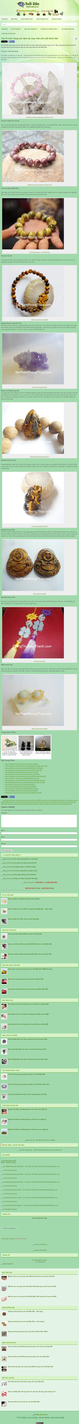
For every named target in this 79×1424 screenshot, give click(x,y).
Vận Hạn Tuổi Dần (31, 29)
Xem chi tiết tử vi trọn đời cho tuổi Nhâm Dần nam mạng (22, 778)
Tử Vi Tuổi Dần (16, 29)
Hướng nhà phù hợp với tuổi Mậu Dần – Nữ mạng (25, 1311)
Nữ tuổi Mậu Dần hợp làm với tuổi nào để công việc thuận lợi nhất (25, 782)
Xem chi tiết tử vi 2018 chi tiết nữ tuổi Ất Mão (24, 899)
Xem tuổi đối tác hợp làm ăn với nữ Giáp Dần (24, 1401)
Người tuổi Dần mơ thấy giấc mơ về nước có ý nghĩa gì (27, 1109)
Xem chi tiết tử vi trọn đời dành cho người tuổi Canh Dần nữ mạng (25, 780)
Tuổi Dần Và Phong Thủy (49, 29)
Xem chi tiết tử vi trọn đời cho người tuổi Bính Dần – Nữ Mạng (24, 768)
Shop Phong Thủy (42, 19)
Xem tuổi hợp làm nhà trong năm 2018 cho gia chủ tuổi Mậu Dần (30, 1366)
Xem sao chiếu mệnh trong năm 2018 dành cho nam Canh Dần (30, 954)
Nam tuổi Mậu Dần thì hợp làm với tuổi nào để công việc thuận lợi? (31, 1391)
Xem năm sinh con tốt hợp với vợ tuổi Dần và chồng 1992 (28, 1004)
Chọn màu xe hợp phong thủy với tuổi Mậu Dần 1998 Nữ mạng (30, 969)
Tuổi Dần (5, 19)
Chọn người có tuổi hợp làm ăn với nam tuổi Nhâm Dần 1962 (23, 770)
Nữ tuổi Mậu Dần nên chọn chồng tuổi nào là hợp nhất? (21, 772)
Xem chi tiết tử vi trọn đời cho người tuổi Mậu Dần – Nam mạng (30, 909)
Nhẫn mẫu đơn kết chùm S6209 (39, 728)
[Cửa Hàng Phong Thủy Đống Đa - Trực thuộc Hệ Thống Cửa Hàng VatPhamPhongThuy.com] (29, 1205)
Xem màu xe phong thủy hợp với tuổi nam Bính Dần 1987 (28, 989)
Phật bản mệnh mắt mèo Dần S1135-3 (39, 456)
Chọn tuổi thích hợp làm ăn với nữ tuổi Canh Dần (20, 784)
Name (3, 830)
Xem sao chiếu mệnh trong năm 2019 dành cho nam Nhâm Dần (30, 944)
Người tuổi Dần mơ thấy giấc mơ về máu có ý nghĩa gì (21, 764)
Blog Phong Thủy (27, 19)
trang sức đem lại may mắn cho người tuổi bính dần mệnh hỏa (22, 804)
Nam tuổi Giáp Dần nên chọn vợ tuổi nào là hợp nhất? (27, 1049)
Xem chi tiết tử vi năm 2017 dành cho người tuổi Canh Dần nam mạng (26, 766)
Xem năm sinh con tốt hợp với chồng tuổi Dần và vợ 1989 (28, 1014)
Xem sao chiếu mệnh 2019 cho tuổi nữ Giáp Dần (25, 934)
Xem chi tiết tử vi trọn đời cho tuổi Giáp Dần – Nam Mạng (22, 774)
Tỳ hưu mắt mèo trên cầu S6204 (39, 526)
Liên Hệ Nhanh (57, 19)
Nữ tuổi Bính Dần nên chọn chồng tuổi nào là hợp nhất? (28, 1059)
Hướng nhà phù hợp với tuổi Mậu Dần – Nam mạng (26, 1321)
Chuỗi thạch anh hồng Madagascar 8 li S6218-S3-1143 (39, 117)
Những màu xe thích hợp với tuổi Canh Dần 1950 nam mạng (23, 792)
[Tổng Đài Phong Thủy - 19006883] (39, 1250)
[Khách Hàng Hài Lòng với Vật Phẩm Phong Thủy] (39, 1244)
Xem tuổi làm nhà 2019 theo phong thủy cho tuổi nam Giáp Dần (30, 1346)
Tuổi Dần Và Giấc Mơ (8, 33)
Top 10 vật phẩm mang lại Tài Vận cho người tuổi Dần (21, 790)
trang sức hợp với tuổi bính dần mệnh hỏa (53, 800)
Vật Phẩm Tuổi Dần (67, 29)
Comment (4, 813)
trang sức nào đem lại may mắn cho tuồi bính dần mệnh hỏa (31, 802)
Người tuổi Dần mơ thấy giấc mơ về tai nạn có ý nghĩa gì (28, 1129)
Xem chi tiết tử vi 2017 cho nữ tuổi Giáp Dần (23, 919)
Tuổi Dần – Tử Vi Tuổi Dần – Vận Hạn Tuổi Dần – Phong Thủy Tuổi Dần (42, 1417)
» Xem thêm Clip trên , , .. (14, 1239)
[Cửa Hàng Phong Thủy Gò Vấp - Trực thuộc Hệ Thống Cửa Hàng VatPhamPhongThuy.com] (29, 1197)
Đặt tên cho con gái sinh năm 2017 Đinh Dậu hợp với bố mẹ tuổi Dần (32, 1286)
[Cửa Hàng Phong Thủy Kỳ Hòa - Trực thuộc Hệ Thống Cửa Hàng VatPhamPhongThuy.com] (29, 1190)
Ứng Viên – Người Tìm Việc (14, 1145)
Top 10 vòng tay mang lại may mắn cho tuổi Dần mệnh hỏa (28, 1084)
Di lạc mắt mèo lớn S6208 (39, 593)
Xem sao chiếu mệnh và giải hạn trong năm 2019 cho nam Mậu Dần (25, 776)
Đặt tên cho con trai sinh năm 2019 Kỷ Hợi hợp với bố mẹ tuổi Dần (31, 1276)
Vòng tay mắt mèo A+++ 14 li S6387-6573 (39, 252)
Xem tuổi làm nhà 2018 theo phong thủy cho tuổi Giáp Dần (28, 1356)
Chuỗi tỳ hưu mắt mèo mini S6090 (39, 319)
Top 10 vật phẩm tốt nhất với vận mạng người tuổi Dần (27, 1094)
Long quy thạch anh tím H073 (39, 387)
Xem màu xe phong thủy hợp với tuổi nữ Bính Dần (26, 979)
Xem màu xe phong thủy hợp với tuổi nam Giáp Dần (20, 786)
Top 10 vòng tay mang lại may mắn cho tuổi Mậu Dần (26, 1074)
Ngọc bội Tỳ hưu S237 (39, 661)
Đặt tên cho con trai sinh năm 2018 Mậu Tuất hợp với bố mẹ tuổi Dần (32, 1296)
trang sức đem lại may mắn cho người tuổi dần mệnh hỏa (56, 804)
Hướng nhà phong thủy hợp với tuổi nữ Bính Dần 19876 (28, 1331)
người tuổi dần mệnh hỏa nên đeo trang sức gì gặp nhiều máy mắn (22, 800)
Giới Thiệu (14, 19)
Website (3, 843)
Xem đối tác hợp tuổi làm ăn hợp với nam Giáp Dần (26, 1381)
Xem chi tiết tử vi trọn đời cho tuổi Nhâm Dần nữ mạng (21, 788)
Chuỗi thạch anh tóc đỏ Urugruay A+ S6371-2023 (39, 184)
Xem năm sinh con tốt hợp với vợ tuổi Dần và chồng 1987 (28, 1024)
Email (3, 837)
